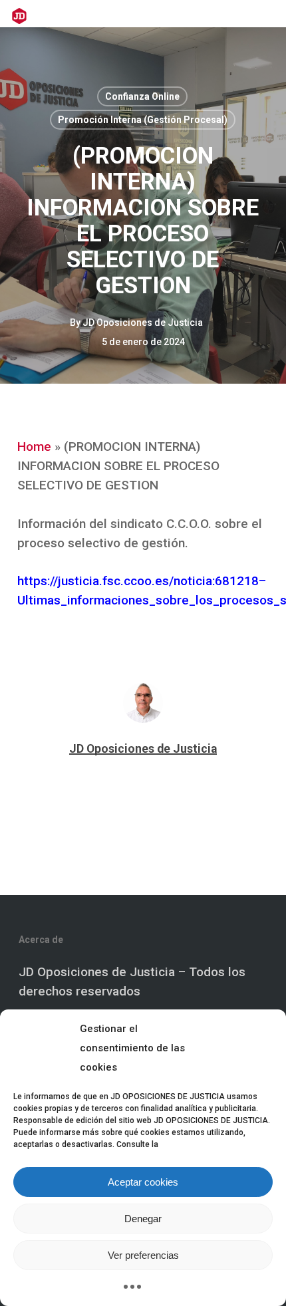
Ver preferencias (143, 1255)
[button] (266, 16)
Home (34, 446)
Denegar (143, 1218)
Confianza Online (142, 96)
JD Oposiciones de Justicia (142, 322)
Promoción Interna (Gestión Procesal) (142, 119)
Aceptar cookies (143, 1182)
